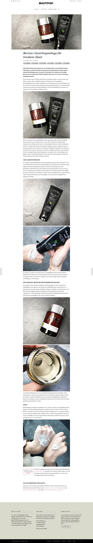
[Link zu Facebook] (12, 1)
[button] (27, 63)
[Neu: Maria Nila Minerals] (1, 271)
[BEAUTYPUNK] (46, 5)
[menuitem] (37, 9)
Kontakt (79, 1)
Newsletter (73, 1)
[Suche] (58, 9)
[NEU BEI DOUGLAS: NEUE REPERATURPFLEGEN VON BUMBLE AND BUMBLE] (92, 271)
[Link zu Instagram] (14, 1)
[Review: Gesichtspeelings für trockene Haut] (46, 32)
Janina (36, 60)
